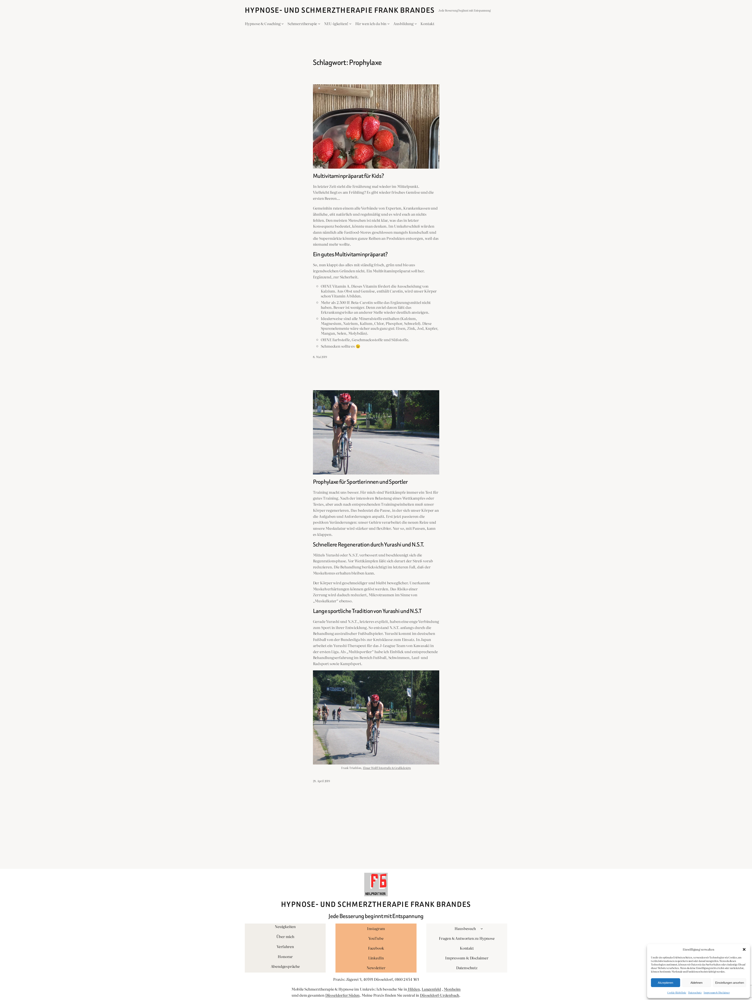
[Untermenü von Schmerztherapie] (319, 23)
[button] (744, 949)
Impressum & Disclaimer (717, 992)
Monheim (452, 989)
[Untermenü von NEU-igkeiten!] (350, 23)
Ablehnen (696, 982)
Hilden (413, 989)
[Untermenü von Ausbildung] (416, 23)
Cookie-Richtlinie (676, 992)
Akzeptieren (665, 982)
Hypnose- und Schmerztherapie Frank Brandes (340, 10)
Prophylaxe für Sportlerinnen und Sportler (360, 481)
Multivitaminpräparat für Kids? (348, 176)
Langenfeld (431, 989)
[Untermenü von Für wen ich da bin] (388, 23)
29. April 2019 (321, 781)
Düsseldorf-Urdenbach (439, 995)
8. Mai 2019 (320, 357)
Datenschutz (695, 992)
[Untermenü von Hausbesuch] (482, 928)
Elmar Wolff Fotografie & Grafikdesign (387, 768)
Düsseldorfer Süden (342, 995)
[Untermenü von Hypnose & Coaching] (282, 23)
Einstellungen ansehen (729, 982)
